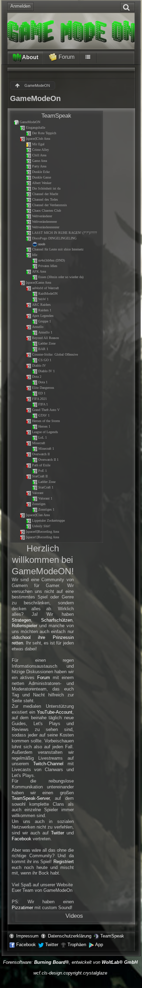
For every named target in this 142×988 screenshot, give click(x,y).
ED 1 (41, 393)
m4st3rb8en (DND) (51, 260)
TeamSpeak (112, 936)
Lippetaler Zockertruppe (48, 520)
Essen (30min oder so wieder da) (60, 277)
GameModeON (30, 122)
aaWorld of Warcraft (45, 288)
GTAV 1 (44, 415)
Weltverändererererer (45, 227)
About (29, 57)
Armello (37, 327)
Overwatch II (41, 454)
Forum (65, 57)
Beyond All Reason (45, 338)
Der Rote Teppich (44, 133)
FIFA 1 (43, 404)
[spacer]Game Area (38, 282)
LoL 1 (42, 437)
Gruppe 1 (44, 321)
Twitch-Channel (48, 763)
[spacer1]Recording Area (42, 537)
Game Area (39, 161)
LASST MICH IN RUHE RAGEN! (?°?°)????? (64, 233)
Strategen (21, 620)
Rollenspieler (24, 625)
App (99, 944)
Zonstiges (38, 504)
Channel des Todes (45, 199)
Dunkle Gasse (41, 177)
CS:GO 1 (44, 360)
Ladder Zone (46, 343)
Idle (34, 255)
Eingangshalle (35, 127)
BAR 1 (43, 349)
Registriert (63, 861)
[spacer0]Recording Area (42, 531)
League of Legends (45, 432)
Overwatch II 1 (48, 459)
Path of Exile (41, 465)
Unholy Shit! (41, 526)
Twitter (57, 832)
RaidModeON (48, 293)
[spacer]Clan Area (38, 515)
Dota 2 (36, 376)
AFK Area (39, 271)
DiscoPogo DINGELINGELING (54, 238)
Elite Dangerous (43, 388)
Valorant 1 (45, 498)
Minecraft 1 (46, 448)
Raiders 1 (44, 310)
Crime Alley (40, 150)
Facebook (21, 838)
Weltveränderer (42, 216)
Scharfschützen (56, 620)
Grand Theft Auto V (46, 410)
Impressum (27, 936)
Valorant (37, 493)
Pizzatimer (22, 907)
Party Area (39, 166)
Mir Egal (38, 144)
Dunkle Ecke (41, 172)
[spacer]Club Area (38, 138)
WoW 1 (43, 299)
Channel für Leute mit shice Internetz (57, 249)
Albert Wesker (41, 183)
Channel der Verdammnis (49, 205)
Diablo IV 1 (46, 371)
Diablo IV (39, 365)
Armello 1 (45, 332)
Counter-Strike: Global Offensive (55, 354)
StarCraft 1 (45, 487)
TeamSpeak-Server (31, 798)
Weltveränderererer (44, 221)
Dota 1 (43, 382)
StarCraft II (40, 476)
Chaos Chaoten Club (46, 210)
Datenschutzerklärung (69, 936)
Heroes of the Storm (46, 421)
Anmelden (20, 6)
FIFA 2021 (39, 399)
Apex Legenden (42, 316)
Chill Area (39, 155)
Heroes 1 (44, 426)
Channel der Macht (45, 194)
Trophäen (77, 944)
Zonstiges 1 (46, 509)
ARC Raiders (41, 305)
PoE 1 (42, 471)
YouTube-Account (54, 712)
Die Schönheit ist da (46, 188)
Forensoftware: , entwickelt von (70, 962)
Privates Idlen (47, 266)
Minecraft (38, 443)
